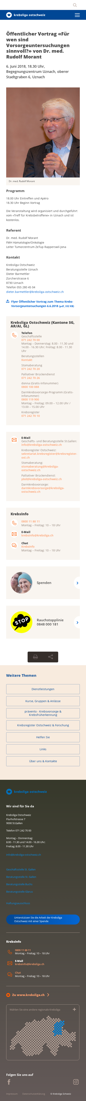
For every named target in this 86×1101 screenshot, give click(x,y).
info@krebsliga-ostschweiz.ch (41, 445)
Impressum (12, 1093)
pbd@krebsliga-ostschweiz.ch (41, 479)
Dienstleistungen (43, 689)
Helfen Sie (43, 737)
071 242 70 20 (30, 369)
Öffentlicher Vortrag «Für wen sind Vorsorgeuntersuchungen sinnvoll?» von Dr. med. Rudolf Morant (38, 45)
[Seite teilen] (50, 657)
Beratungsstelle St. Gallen (21, 877)
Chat (18, 972)
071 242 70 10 (30, 416)
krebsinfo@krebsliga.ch (37, 535)
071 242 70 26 (30, 378)
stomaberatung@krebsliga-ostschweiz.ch (40, 468)
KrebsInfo (28, 546)
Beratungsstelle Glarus (19, 891)
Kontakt (26, 360)
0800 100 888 (30, 387)
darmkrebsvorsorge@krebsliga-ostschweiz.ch (42, 490)
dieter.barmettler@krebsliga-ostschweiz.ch (35, 292)
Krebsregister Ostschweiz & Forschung (43, 725)
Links (43, 749)
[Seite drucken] (35, 657)
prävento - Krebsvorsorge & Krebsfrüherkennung (43, 713)
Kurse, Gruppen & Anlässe (43, 701)
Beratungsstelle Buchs (19, 884)
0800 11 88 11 (30, 521)
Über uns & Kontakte (43, 761)
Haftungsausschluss (18, 903)
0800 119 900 (30, 399)
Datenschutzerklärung (33, 1093)
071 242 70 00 (30, 340)
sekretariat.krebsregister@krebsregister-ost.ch (49, 455)
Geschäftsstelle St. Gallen (21, 869)
